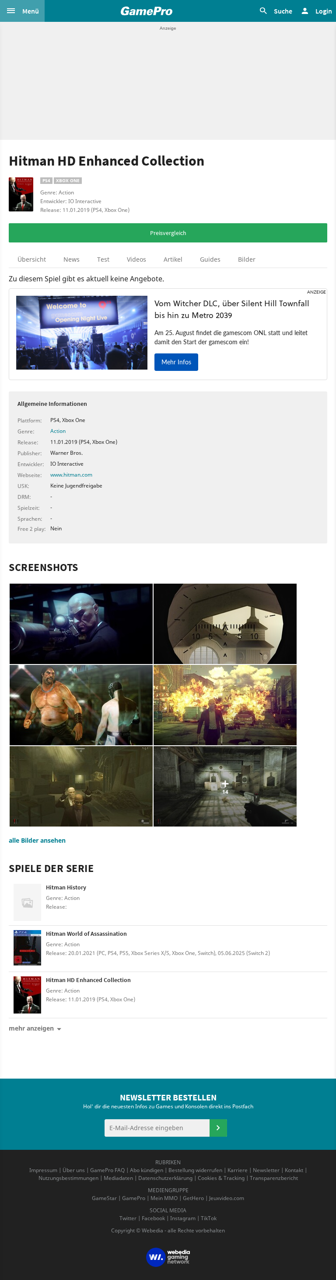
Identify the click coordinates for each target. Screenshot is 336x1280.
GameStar (104, 1198)
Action (58, 431)
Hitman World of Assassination (86, 934)
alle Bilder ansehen (37, 840)
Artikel (173, 259)
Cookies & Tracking (221, 1178)
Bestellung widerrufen (195, 1170)
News (71, 259)
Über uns (74, 1170)
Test (103, 259)
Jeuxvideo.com (226, 1198)
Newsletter (266, 1170)
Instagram (183, 1218)
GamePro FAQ (107, 1170)
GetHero (193, 1198)
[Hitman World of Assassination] (27, 948)
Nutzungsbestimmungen (68, 1178)
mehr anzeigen (31, 1028)
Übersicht (32, 259)
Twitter (127, 1218)
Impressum (43, 1170)
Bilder (247, 259)
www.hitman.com (71, 474)
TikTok (209, 1218)
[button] (22, 11)
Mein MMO (164, 1198)
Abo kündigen (146, 1170)
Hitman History (66, 887)
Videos (136, 259)
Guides (210, 259)
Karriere (238, 1170)
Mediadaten (118, 1178)
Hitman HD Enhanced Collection (88, 980)
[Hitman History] (27, 902)
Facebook (153, 1218)
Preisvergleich (168, 233)
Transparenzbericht (274, 1178)
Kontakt (294, 1170)
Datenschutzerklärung (165, 1178)
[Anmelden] (218, 1128)
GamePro (133, 1198)
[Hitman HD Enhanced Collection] (27, 995)
